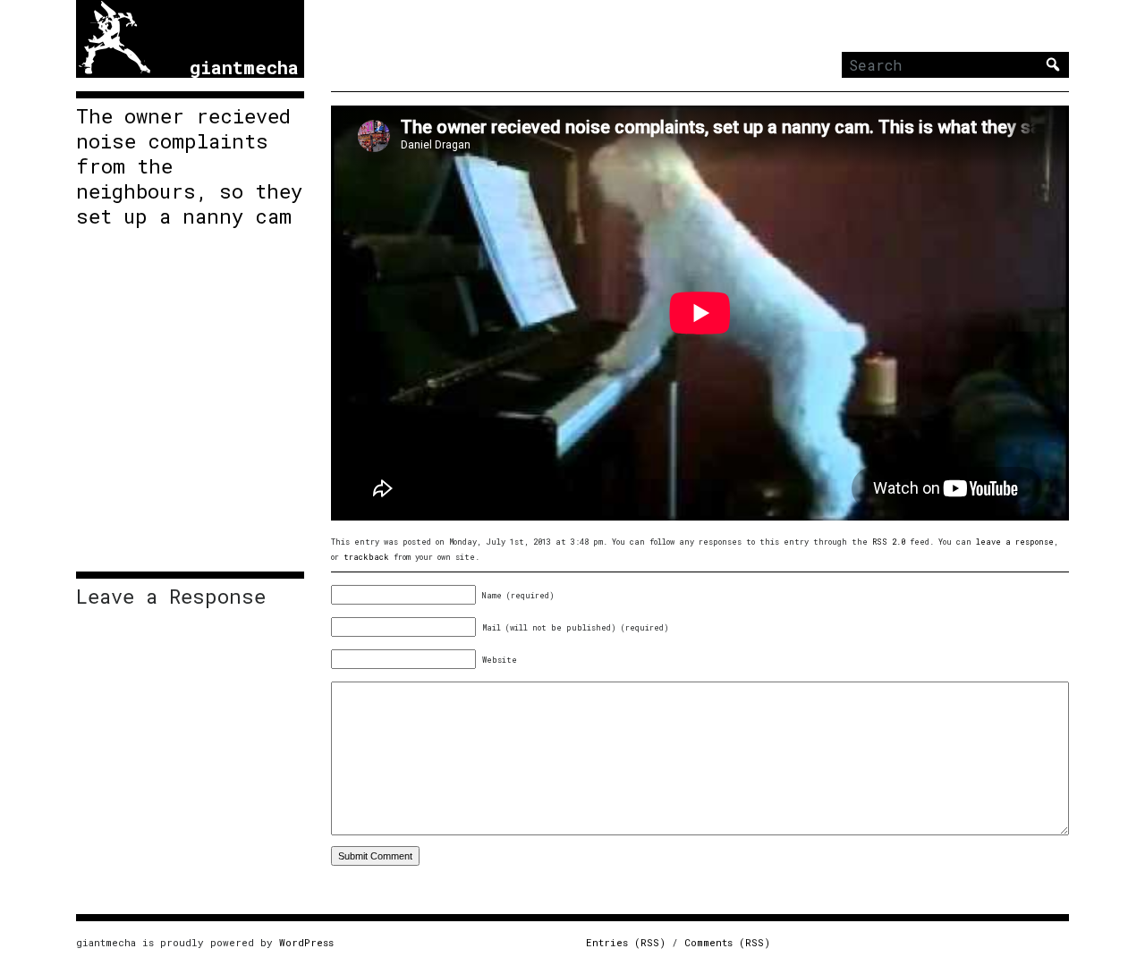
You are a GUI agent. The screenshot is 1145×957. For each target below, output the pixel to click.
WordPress (306, 942)
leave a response (1015, 541)
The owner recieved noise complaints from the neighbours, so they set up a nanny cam (189, 166)
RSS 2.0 (888, 541)
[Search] (1053, 64)
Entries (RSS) (626, 942)
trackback (366, 557)
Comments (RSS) (727, 942)
